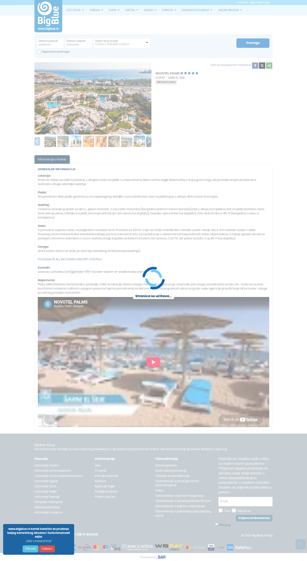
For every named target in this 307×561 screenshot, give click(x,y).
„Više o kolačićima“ (38, 541)
